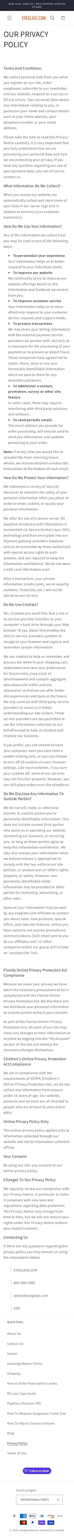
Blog (10, 1433)
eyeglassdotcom (29, 1530)
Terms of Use (17, 1453)
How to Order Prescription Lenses (32, 1383)
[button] (9, 18)
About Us (14, 1333)
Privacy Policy (17, 1443)
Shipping (13, 1373)
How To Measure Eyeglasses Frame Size (36, 1413)
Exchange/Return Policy (24, 1363)
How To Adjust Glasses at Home (31, 1423)
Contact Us (15, 1343)
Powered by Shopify (52, 1530)
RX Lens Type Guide (21, 1393)
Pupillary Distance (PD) (24, 1403)
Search (12, 1353)
